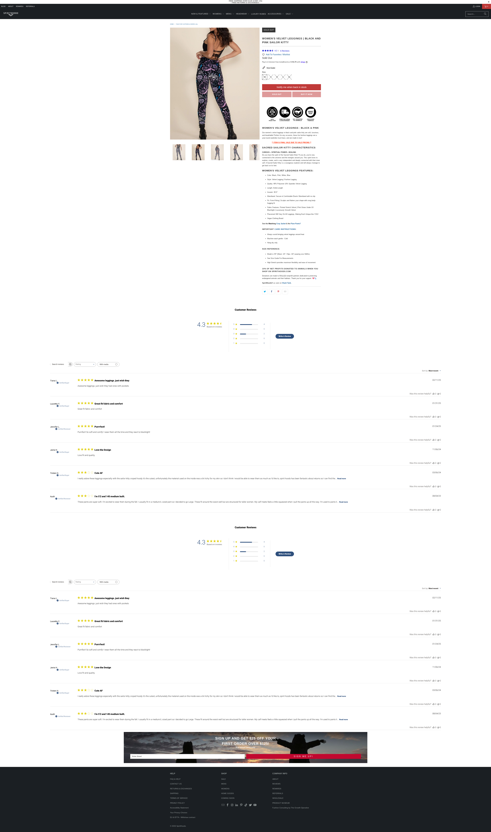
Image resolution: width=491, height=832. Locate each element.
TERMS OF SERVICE (179, 798)
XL (289, 77)
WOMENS (225, 789)
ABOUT (10, 6)
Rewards (19, 6)
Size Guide (271, 68)
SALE (223, 779)
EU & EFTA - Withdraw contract (182, 817)
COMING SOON (227, 798)
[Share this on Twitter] (265, 291)
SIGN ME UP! (303, 756)
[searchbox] (59, 364)
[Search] (485, 14)
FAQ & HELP (175, 779)
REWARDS (276, 789)
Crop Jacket (281, 224)
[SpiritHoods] (11, 14)
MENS (223, 784)
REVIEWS (276, 784)
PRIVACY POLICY (177, 803)
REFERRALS (30, 6)
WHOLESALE (277, 798)
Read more (341, 479)
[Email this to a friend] (285, 291)
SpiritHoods (181, 826)
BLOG (3, 6)
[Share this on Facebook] (271, 291)
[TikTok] (246, 805)
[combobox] (85, 364)
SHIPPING (174, 793)
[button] (201, 14)
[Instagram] (232, 805)
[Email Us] (223, 805)
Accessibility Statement (179, 808)
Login (477, 6)
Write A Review (285, 336)
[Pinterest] (241, 805)
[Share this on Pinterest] (278, 291)
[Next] (258, 84)
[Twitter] (250, 805)
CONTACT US (176, 784)
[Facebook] (228, 805)
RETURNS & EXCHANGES (181, 789)
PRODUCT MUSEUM (281, 803)
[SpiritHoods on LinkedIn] (237, 805)
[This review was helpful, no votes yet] (433, 393)
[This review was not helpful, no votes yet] (438, 393)
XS (265, 77)
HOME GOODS (227, 793)
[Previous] (172, 84)
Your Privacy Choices (178, 813)
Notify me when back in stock (291, 87)
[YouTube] (255, 805)
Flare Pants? (296, 224)
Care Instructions (285, 229)
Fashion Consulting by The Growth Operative (290, 808)
